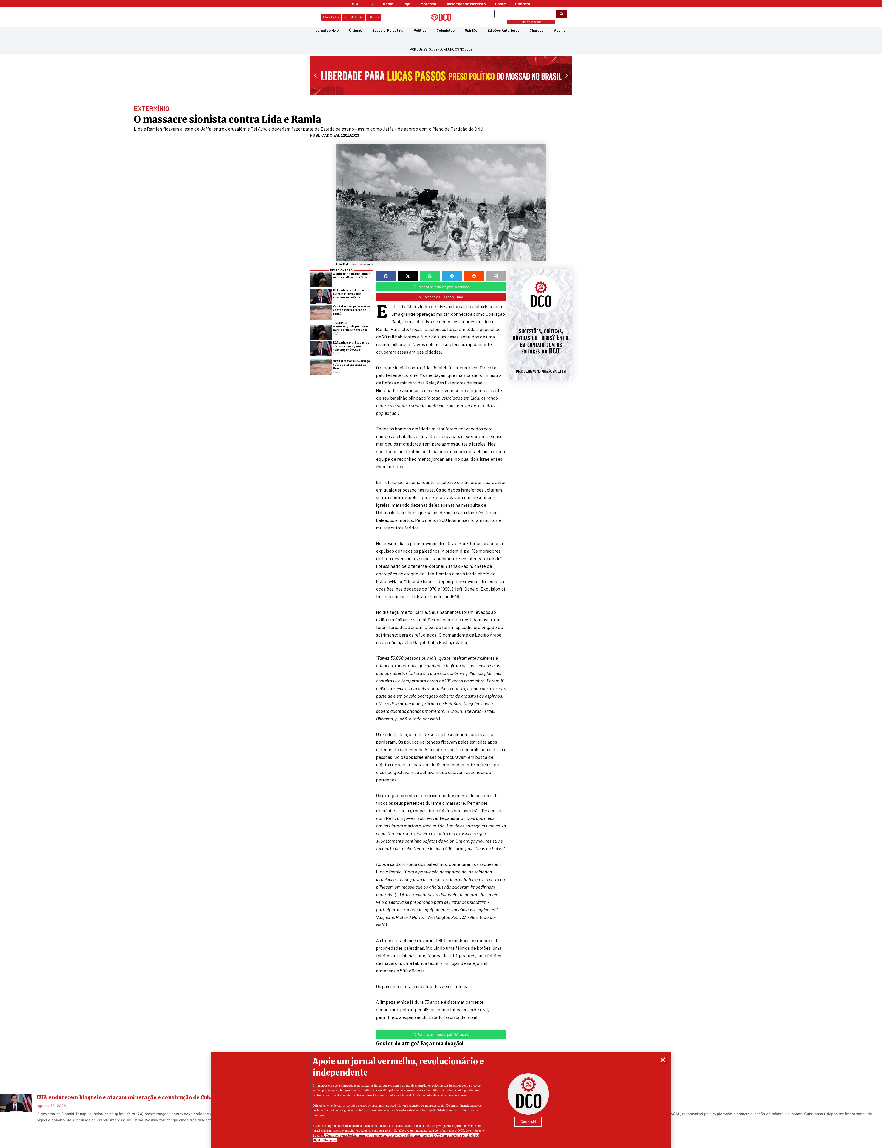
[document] (441, 574)
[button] (662, 1060)
